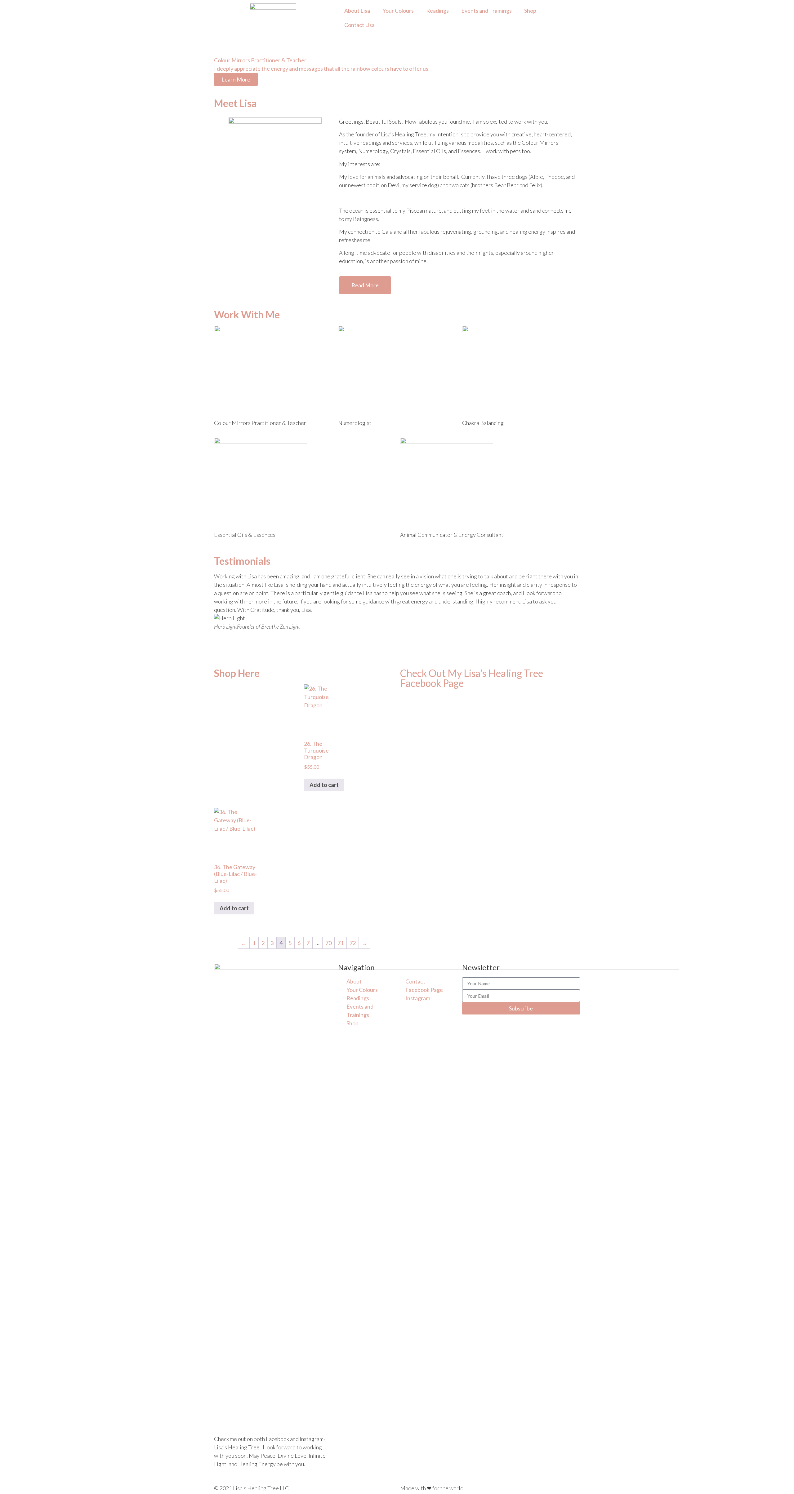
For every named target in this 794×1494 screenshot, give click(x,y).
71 (340, 942)
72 (353, 942)
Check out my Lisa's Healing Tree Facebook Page (471, 678)
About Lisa (357, 10)
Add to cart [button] (324, 784)
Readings (437, 10)
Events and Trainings (486, 10)
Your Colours (398, 10)
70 (328, 942)
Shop (530, 10)
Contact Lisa (359, 24)
